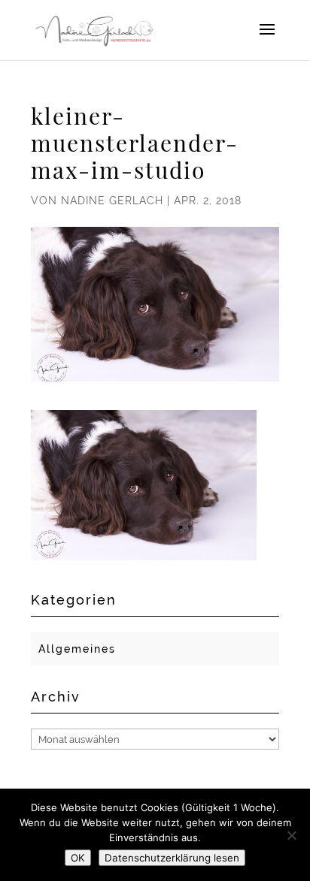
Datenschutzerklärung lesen (172, 858)
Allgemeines (77, 649)
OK (78, 858)
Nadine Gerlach (112, 201)
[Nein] (291, 835)
